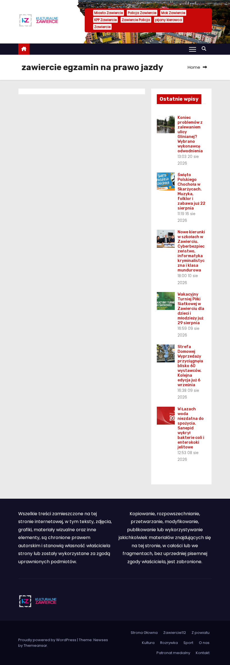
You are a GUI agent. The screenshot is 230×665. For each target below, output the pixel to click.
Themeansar (35, 645)
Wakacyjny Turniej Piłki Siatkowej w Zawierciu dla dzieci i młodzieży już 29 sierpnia (191, 308)
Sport (188, 642)
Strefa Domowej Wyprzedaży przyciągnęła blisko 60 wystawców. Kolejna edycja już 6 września (190, 365)
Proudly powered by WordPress (47, 640)
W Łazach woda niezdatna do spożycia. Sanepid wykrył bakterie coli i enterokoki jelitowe (191, 428)
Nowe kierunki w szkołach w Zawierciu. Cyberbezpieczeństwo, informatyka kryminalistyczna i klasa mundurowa (191, 251)
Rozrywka (169, 642)
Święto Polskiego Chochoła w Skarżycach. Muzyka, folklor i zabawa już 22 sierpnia (191, 191)
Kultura (148, 642)
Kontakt (203, 652)
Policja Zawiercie (142, 12)
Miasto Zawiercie (108, 12)
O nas (204, 642)
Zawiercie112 (174, 632)
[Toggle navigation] (192, 49)
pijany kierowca (168, 19)
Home (194, 67)
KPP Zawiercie (105, 19)
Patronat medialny (173, 652)
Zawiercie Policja (136, 19)
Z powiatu (201, 632)
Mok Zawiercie (173, 12)
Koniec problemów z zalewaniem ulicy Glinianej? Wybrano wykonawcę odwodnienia (190, 134)
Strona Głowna (144, 632)
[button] (205, 49)
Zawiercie (102, 26)
